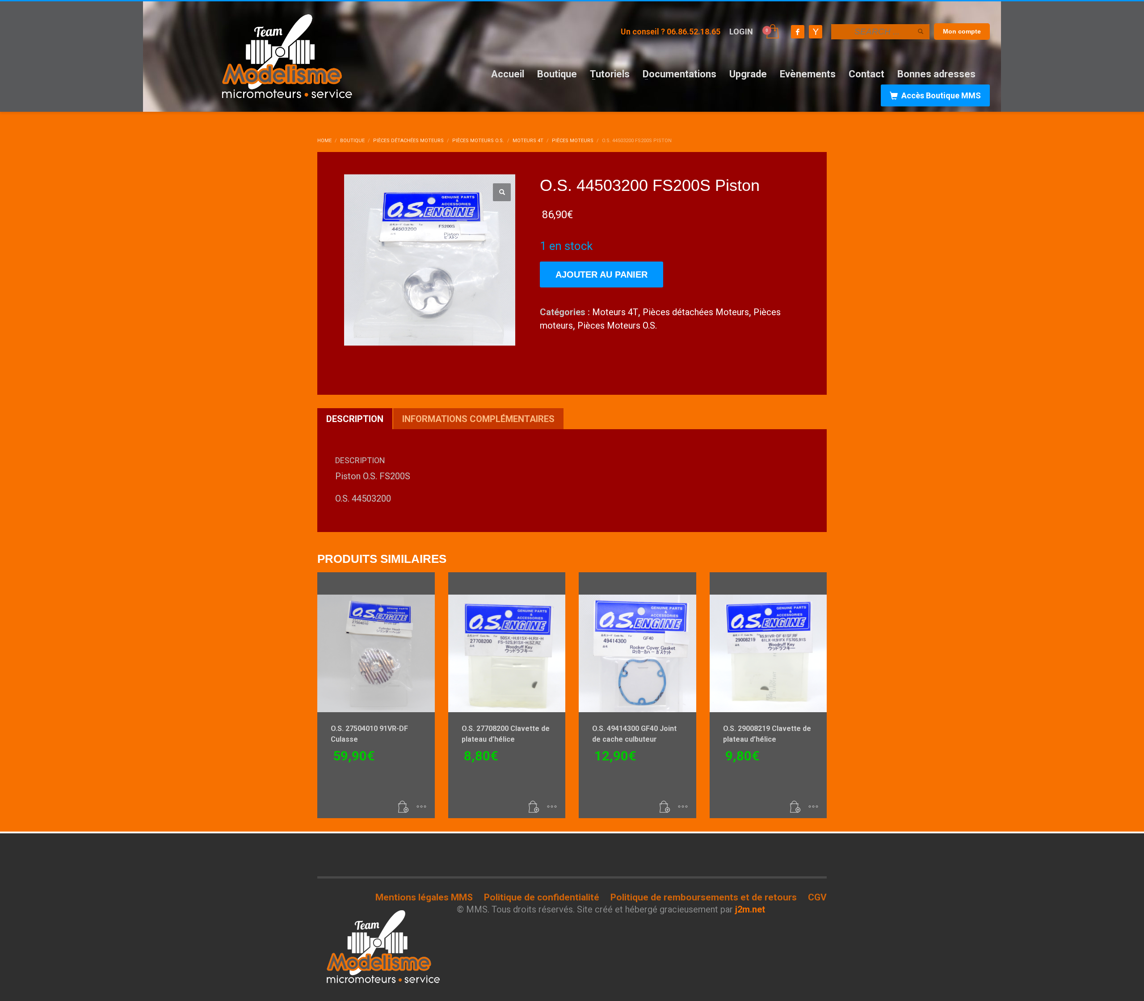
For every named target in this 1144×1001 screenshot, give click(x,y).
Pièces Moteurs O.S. (617, 325)
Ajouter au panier (601, 274)
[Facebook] (797, 31)
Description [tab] (354, 419)
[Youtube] (815, 31)
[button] (502, 192)
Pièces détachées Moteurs (696, 312)
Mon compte (962, 31)
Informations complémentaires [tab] (478, 419)
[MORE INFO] (421, 807)
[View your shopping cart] (772, 31)
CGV (817, 897)
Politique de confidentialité (541, 897)
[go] (920, 31)
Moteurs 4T (615, 312)
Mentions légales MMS (424, 897)
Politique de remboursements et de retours (703, 897)
